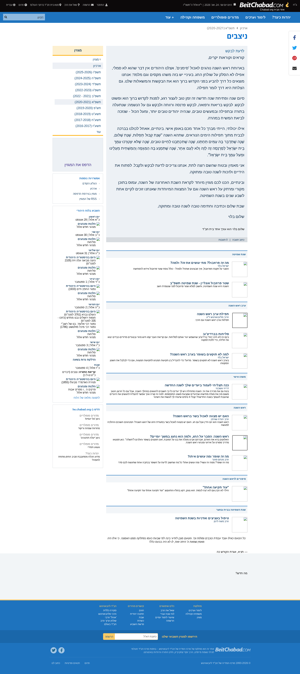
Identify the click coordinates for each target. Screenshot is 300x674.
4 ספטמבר (81, 367)
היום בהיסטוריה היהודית (81, 257)
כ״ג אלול (94, 253)
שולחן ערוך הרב (108, 620)
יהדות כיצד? (281, 17)
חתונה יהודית (137, 613)
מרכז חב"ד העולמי (140, 649)
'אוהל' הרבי (110, 617)
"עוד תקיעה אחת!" (216, 487)
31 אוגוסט (81, 253)
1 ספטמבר (81, 281)
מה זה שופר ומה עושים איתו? (208, 456)
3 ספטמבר (81, 345)
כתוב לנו (56, 663)
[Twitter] (54, 650)
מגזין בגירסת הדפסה (85, 193)
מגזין (78, 50)
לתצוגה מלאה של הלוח (87, 397)
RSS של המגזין (88, 198)
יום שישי (95, 342)
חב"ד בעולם (110, 624)
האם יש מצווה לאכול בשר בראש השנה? (201, 416)
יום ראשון (94, 216)
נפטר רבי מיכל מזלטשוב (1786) (78, 326)
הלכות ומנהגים (87, 223)
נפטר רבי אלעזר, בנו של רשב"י (78, 323)
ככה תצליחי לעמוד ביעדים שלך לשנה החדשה (197, 385)
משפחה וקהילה (192, 17)
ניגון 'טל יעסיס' (92, 418)
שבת (97, 364)
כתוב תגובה (238, 239)
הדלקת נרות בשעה (84, 359)
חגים (141, 610)
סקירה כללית (109, 610)
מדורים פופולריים (225, 17)
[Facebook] (61, 650)
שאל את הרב (70, 5)
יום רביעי (94, 278)
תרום (21, 5)
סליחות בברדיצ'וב (216, 334)
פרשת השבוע (137, 624)
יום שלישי (94, 250)
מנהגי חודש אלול (86, 226)
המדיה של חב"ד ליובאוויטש (215, 663)
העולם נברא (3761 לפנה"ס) (80, 314)
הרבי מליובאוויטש (107, 613)
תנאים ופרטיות (72, 663)
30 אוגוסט (81, 234)
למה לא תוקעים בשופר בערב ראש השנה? (199, 354)
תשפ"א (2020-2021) (221, 28)
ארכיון (243, 28)
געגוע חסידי (94, 447)
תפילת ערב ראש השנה (213, 314)
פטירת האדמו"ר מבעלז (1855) (78, 382)
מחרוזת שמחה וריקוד (89, 428)
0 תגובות (223, 239)
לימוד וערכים (255, 17)
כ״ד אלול (94, 281)
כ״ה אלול (94, 307)
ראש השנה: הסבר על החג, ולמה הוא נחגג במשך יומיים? (189, 436)
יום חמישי (94, 304)
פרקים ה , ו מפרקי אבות (82, 389)
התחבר (101, 5)
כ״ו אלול (95, 345)
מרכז (232, 663)
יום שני (96, 231)
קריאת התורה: (87, 372)
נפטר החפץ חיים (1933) (82, 289)
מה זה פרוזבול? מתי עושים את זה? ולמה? (199, 262)
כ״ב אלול (94, 234)
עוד (98, 132)
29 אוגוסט (81, 219)
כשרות (140, 620)
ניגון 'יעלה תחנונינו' (90, 437)
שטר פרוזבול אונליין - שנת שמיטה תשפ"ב (199, 283)
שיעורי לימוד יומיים (164, 617)
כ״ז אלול (95, 367)
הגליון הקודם (89, 183)
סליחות (91, 242)
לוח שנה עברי (167, 613)
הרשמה (170, 620)
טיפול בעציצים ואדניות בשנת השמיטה (202, 518)
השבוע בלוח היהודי (88, 210)
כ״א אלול (94, 219)
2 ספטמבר (80, 307)
